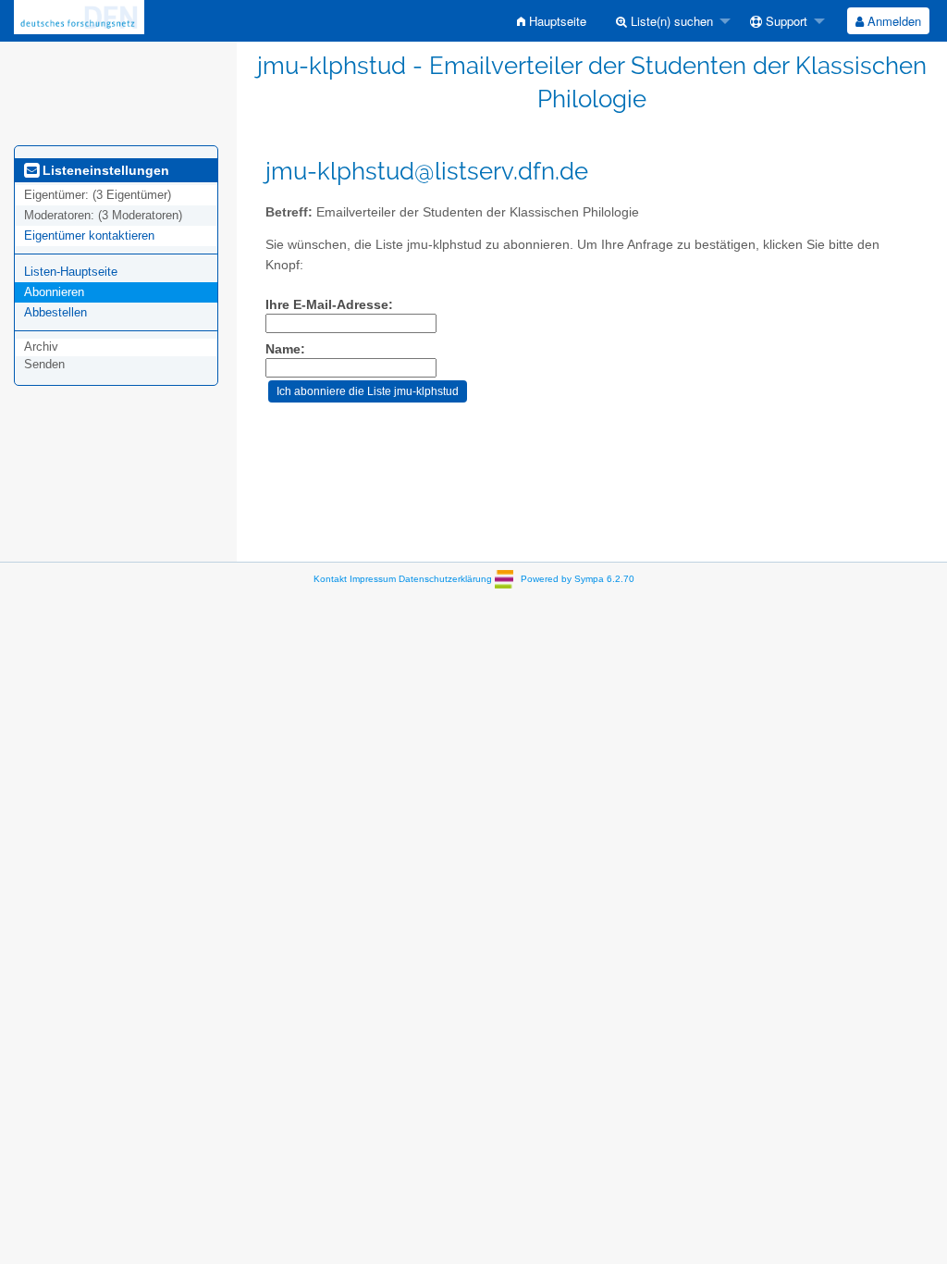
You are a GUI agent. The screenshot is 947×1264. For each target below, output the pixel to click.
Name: (285, 349)
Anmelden (892, 21)
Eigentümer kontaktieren (89, 235)
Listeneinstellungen (104, 170)
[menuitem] (551, 21)
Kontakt (330, 579)
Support (784, 21)
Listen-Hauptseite (70, 272)
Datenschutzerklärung (445, 579)
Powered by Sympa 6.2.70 (577, 579)
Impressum (373, 579)
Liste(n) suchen (670, 21)
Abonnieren (54, 292)
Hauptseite (555, 21)
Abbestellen (55, 312)
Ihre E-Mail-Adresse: (329, 305)
